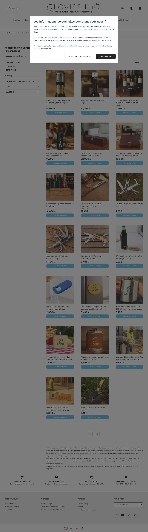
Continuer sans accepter (79, 56)
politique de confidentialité (67, 46)
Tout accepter (106, 56)
